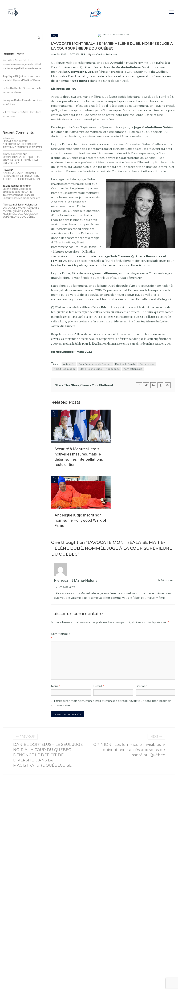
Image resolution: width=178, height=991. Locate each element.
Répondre (166, 580)
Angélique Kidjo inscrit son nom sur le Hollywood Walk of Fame (80, 520)
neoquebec (113, 368)
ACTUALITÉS (77, 54)
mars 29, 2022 (58, 54)
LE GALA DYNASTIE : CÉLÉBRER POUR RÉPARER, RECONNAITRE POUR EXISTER (22, 144)
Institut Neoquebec (64, 368)
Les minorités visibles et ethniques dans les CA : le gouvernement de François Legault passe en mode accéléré (21, 193)
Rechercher (38, 37)
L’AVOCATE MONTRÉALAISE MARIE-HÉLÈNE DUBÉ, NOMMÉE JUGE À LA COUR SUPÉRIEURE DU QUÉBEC (21, 212)
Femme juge (147, 364)
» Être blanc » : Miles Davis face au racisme (22, 114)
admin (6, 138)
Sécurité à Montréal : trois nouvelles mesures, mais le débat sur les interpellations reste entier (79, 457)
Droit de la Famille (125, 364)
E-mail (98, 686)
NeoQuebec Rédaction (104, 54)
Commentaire (60, 636)
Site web (142, 686)
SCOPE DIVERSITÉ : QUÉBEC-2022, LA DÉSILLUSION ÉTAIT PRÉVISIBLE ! (21, 160)
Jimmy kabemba (12, 153)
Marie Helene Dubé (91, 368)
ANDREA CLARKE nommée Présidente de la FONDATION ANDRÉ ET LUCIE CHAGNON (21, 175)
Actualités (68, 364)
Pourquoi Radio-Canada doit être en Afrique (22, 102)
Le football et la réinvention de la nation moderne (22, 90)
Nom (55, 686)
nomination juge (133, 368)
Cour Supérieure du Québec (95, 364)
